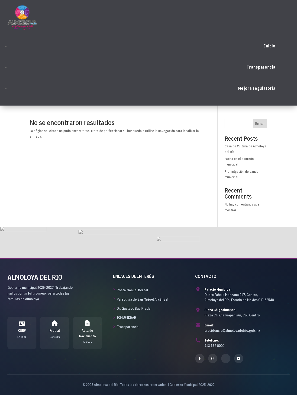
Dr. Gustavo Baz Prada (134, 308)
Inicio (269, 46)
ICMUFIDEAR (126, 317)
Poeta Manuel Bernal (132, 290)
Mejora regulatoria (256, 88)
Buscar (260, 124)
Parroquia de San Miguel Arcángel (142, 299)
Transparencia (261, 67)
